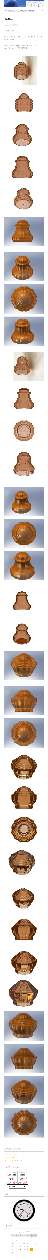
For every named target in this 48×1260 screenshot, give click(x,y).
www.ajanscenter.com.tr (23, 45)
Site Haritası (10, 30)
